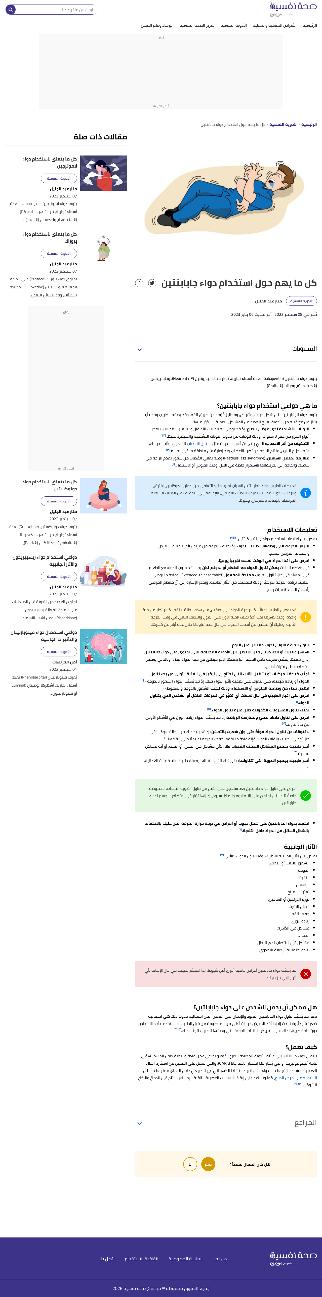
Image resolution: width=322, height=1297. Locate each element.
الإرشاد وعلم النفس (157, 25)
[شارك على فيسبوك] (139, 283)
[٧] (222, 855)
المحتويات (304, 348)
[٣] (168, 449)
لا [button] (190, 1164)
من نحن (220, 1259)
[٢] (164, 435)
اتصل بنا (107, 1259)
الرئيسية (310, 25)
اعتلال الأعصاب (199, 443)
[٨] (175, 1029)
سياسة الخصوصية (186, 1259)
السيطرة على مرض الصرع (296, 1077)
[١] (213, 421)
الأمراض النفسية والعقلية (275, 25)
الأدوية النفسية (234, 25)
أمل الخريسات (64, 662)
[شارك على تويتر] (152, 283)
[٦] (144, 680)
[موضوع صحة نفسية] (293, 9)
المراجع (306, 1122)
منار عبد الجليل (63, 188)
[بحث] (11, 10)
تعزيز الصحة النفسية (197, 25)
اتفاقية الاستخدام (141, 1259)
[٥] (232, 537)
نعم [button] (208, 1164)
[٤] (235, 537)
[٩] (296, 1083)
